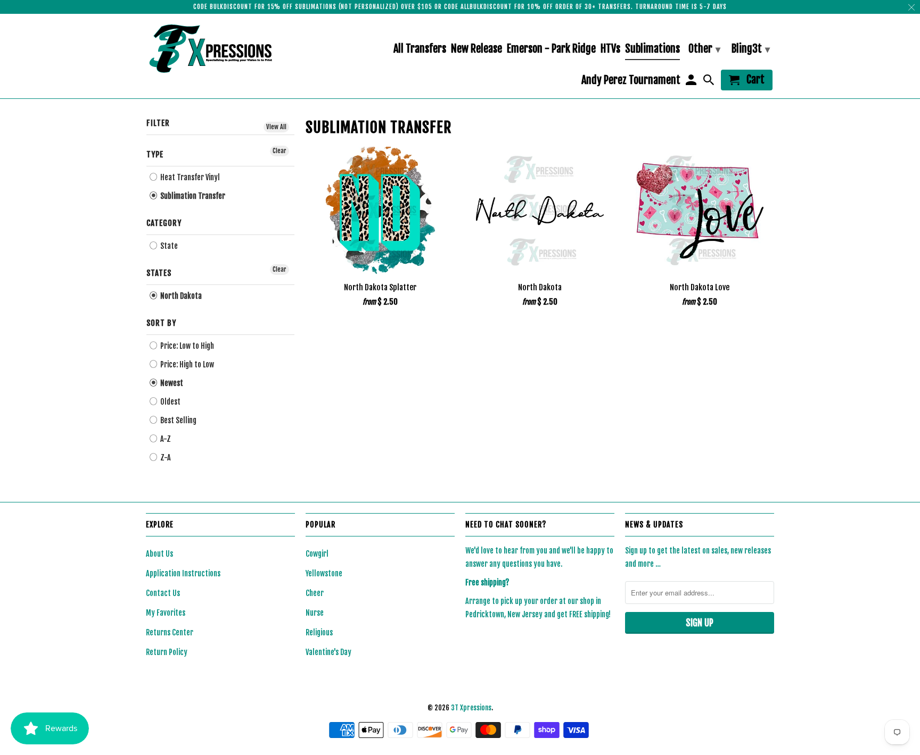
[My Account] (691, 82)
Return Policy (166, 652)
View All (276, 127)
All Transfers (419, 49)
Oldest (169, 401)
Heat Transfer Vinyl (189, 177)
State (168, 245)
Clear (279, 151)
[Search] (709, 82)
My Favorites (165, 612)
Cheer (315, 593)
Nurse (315, 612)
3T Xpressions (471, 707)
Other (704, 48)
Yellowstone (324, 573)
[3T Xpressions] (220, 48)
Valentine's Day (328, 652)
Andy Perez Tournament (630, 80)
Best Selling (177, 420)
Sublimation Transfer (192, 195)
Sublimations (652, 49)
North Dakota (180, 295)
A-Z (165, 438)
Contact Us (163, 593)
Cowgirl (317, 553)
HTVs (610, 49)
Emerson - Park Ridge (551, 49)
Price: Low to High (186, 345)
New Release (476, 49)
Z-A (165, 457)
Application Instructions (183, 573)
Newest (171, 383)
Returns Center (169, 632)
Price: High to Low (186, 364)
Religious (319, 632)
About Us (159, 553)
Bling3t (751, 48)
